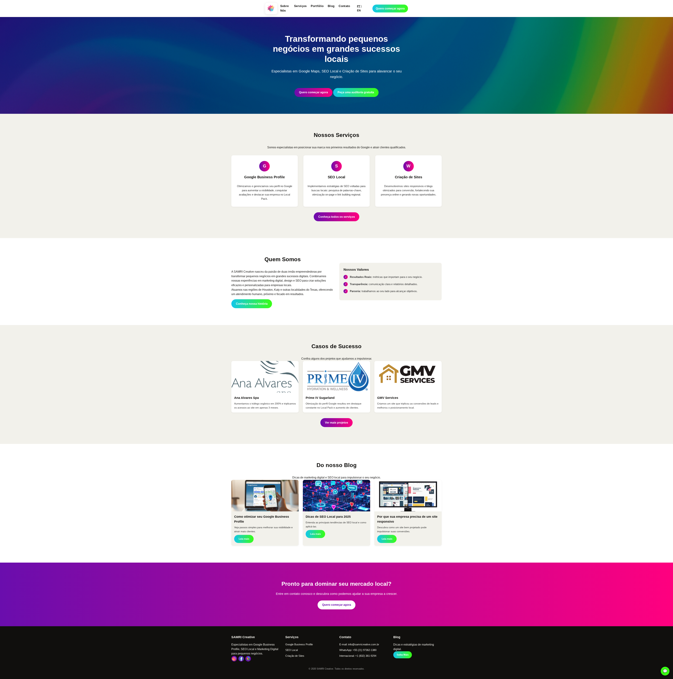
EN (359, 10)
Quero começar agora (390, 8)
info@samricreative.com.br (363, 644)
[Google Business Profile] (248, 658)
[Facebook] (241, 658)
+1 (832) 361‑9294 (365, 655)
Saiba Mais (403, 654)
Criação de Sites (294, 655)
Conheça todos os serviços (336, 216)
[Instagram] (234, 658)
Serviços (300, 6)
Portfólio (317, 6)
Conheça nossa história (252, 303)
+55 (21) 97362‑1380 (364, 649)
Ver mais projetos (336, 422)
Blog (331, 6)
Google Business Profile (299, 644)
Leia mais (244, 539)
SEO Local (291, 649)
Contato (344, 6)
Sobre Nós (284, 8)
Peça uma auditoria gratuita (356, 92)
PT (358, 6)
